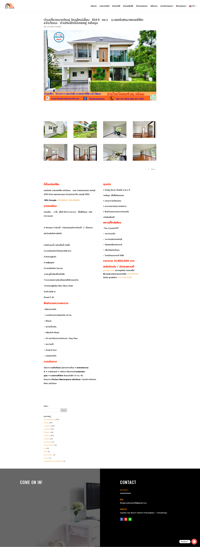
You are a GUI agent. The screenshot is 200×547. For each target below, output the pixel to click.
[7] (85, 161)
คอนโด (46, 423)
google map (108, 270)
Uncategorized (49, 419)
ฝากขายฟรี (116, 6)
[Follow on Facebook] (121, 519)
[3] (85, 138)
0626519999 (125, 493)
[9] (144, 161)
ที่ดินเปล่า (47, 432)
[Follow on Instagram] (126, 519)
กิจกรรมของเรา (142, 6)
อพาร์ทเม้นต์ (48, 442)
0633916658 (132, 273)
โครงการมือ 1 (48, 455)
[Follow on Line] (130, 519)
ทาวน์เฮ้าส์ (47, 426)
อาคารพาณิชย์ (48, 445)
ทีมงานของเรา (181, 6)
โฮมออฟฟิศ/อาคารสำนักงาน (53, 461)
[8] (115, 161)
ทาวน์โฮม (47, 429)
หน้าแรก (94, 6)
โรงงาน (46, 458)
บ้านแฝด (46, 439)
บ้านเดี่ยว (58, 27)
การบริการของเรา (166, 6)
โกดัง (45, 452)
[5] (144, 138)
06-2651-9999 (125, 277)
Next (153, 169)
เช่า (45, 448)
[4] (115, 138)
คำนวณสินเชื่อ (128, 6)
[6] (55, 161)
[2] (55, 138)
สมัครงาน (153, 6)
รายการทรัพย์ (104, 6)
